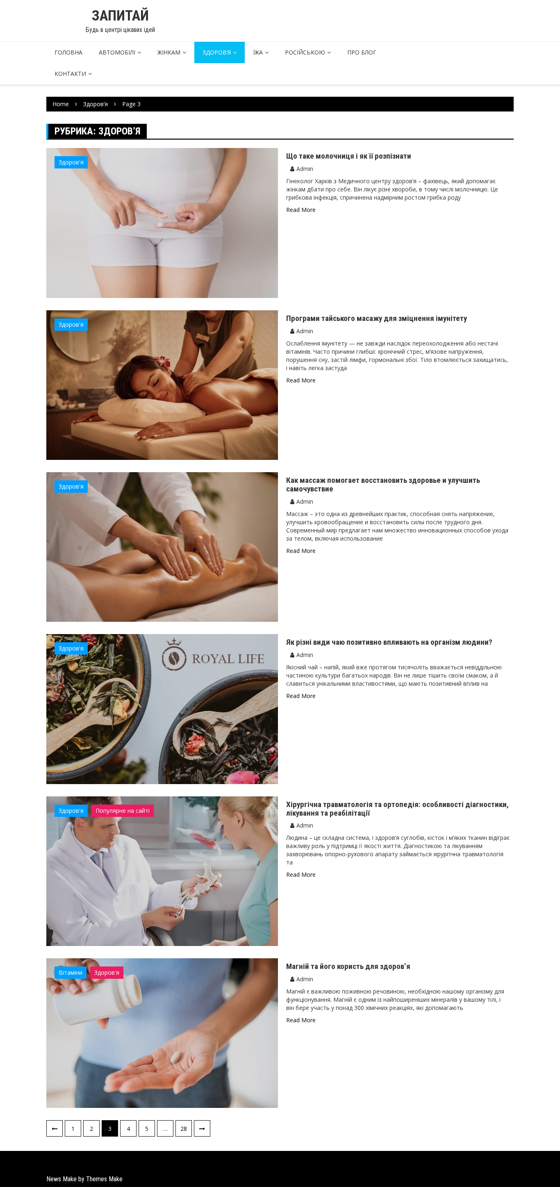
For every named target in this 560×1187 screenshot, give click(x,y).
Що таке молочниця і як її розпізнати (348, 156)
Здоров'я (71, 162)
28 (183, 1128)
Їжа (258, 52)
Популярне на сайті (123, 810)
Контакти (70, 73)
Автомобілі (117, 52)
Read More (301, 210)
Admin (304, 169)
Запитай (120, 15)
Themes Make (104, 1179)
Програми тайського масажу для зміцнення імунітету (376, 318)
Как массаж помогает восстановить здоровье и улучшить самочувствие (383, 484)
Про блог (361, 52)
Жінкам (168, 52)
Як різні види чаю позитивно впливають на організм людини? (389, 642)
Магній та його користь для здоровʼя (348, 966)
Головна (68, 52)
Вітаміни (70, 972)
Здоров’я (217, 52)
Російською (305, 52)
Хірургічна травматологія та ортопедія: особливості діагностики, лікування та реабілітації (397, 809)
